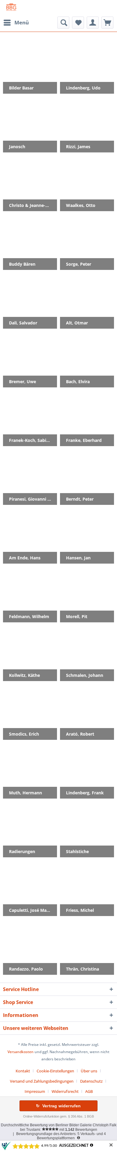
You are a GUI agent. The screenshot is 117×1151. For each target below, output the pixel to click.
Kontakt (23, 1071)
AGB (89, 1091)
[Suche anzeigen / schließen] (63, 23)
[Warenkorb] (107, 23)
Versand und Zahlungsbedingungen (42, 1081)
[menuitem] (16, 23)
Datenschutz (91, 1081)
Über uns (89, 1071)
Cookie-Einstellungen (55, 1071)
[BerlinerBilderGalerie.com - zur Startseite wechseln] (11, 8)
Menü (21, 22)
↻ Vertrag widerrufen (58, 1105)
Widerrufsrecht (65, 1091)
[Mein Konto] (93, 23)
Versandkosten (21, 1051)
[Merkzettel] (78, 23)
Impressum (35, 1091)
